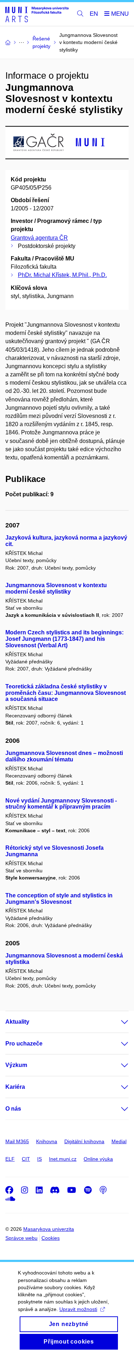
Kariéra (15, 1087)
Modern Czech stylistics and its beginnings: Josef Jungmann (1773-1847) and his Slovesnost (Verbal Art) (64, 638)
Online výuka (98, 1159)
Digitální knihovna (84, 1141)
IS (39, 1159)
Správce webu (21, 1238)
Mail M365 (17, 1141)
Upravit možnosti (78, 1309)
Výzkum (16, 1065)
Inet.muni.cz (62, 1159)
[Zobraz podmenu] (117, 1022)
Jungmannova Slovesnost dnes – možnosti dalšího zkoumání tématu (64, 756)
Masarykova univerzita (48, 1229)
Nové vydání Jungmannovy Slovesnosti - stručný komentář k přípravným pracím (61, 804)
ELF (10, 1159)
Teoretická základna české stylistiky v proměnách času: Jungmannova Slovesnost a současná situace (65, 692)
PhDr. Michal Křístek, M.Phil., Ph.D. (62, 275)
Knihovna (46, 1141)
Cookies (50, 1238)
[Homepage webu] (37, 14)
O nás (13, 1109)
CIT (26, 1159)
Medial (118, 1141)
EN (94, 13)
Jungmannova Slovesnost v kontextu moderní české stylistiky (56, 588)
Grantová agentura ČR (39, 238)
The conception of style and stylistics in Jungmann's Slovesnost (59, 898)
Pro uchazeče (24, 1043)
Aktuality (17, 1022)
